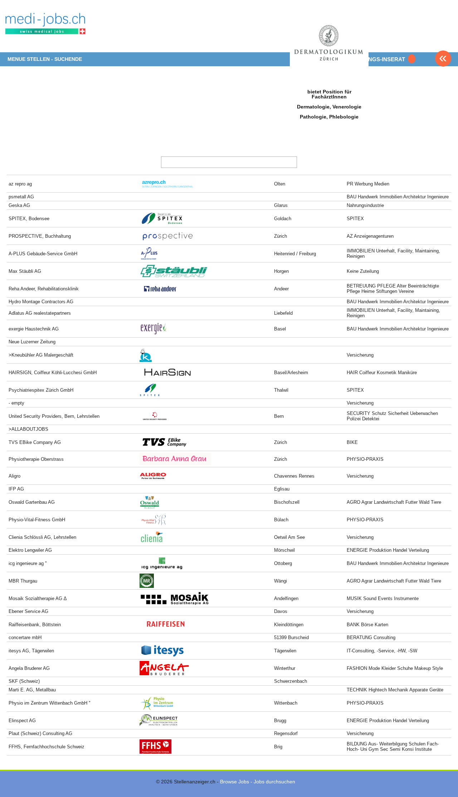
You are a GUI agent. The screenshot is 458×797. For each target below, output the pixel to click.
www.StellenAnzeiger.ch (45, 28)
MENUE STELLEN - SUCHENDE (45, 59)
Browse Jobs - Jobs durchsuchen (257, 781)
